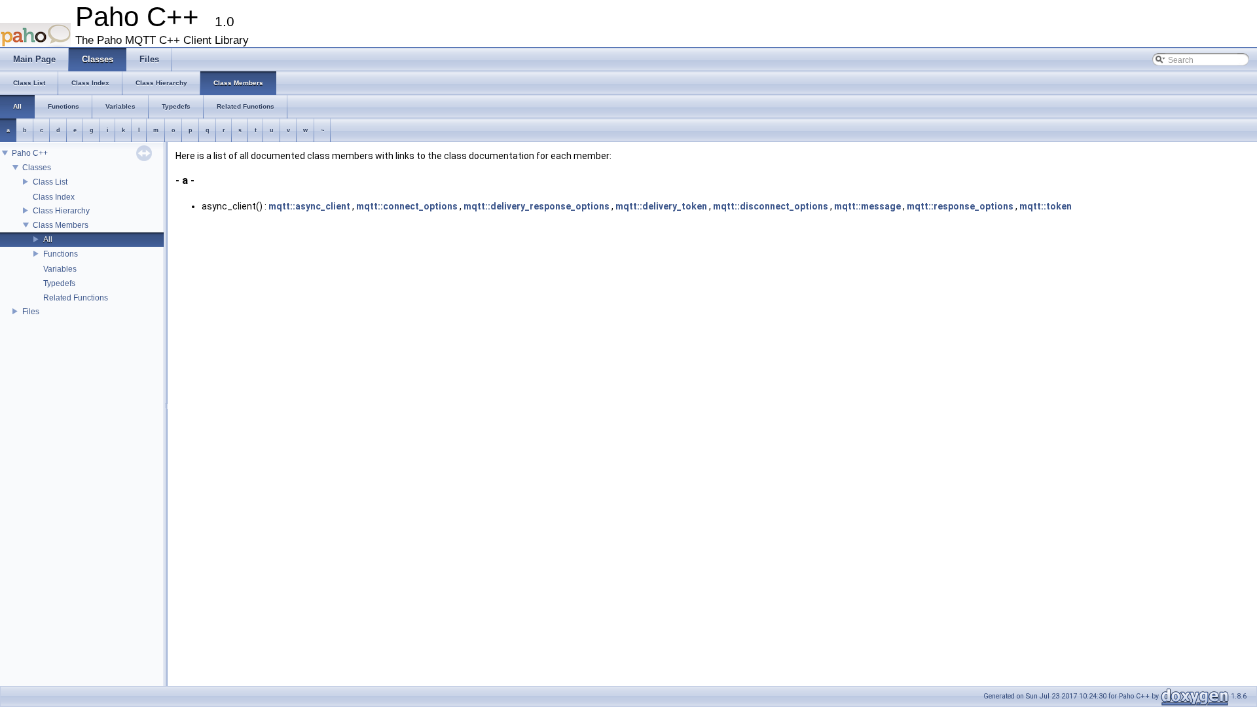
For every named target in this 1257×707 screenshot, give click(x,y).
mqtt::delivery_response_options (537, 206)
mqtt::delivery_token (661, 206)
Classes (36, 167)
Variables (60, 269)
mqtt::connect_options (407, 206)
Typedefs (59, 283)
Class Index (54, 197)
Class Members (60, 225)
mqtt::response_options (960, 206)
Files (30, 311)
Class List (50, 182)
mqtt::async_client (309, 206)
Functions (60, 254)
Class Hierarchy (61, 210)
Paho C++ (30, 153)
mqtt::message (867, 206)
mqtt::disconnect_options (770, 206)
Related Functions (75, 297)
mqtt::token (1045, 206)
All (47, 239)
